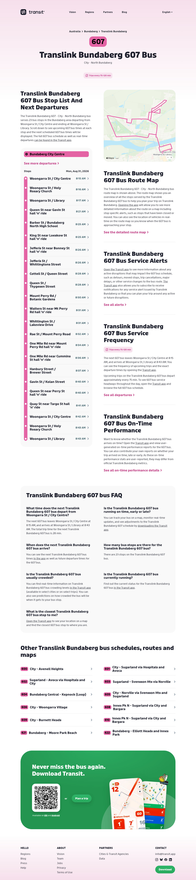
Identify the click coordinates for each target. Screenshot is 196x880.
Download (165, 869)
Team (60, 858)
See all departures (118, 395)
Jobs (60, 863)
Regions (89, 12)
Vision (72, 12)
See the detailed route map (125, 232)
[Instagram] (156, 859)
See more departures (40, 163)
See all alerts (114, 304)
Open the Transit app (116, 269)
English (166, 12)
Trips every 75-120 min (100, 75)
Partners (108, 12)
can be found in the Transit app (52, 140)
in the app (40, 558)
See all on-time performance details (131, 470)
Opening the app (128, 205)
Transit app (149, 370)
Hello (25, 848)
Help (23, 867)
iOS (45, 815)
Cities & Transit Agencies (114, 853)
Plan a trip (81, 798)
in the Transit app (80, 587)
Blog (124, 12)
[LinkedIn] (170, 859)
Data (102, 858)
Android (56, 815)
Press (24, 863)
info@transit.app (165, 853)
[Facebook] (165, 859)
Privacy (61, 867)
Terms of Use (64, 872)
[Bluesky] (161, 859)
